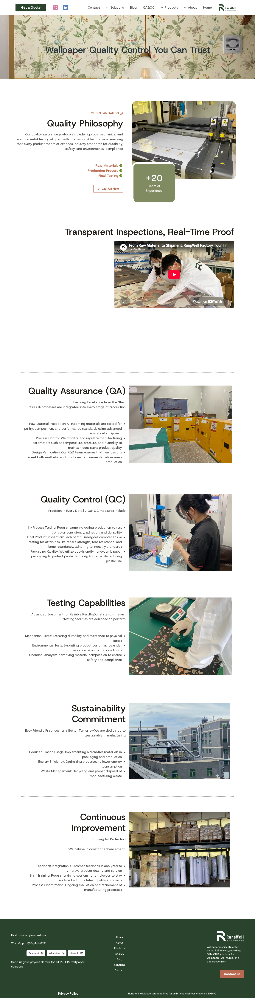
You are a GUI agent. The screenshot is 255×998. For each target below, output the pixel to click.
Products (171, 7)
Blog (133, 7)
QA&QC (149, 7)
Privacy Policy (68, 993)
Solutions (117, 7)
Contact (94, 7)
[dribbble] (54, 7)
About (192, 7)
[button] (186, 7)
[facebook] (65, 7)
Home (207, 7)
